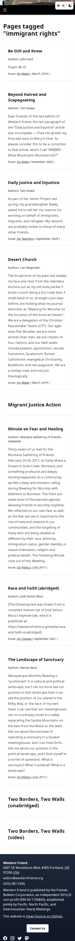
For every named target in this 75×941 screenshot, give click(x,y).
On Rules (23, 162)
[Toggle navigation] (5, 10)
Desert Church (22, 259)
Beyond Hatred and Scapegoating (27, 97)
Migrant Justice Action (34, 404)
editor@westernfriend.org (23, 878)
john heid (26, 59)
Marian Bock (28, 668)
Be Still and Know (25, 51)
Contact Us (37, 928)
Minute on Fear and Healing (35, 429)
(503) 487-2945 (14, 883)
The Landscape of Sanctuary (36, 659)
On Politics (24, 567)
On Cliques (24, 639)
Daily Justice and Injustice (33, 182)
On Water (23, 74)
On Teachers (25, 239)
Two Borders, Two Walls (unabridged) (36, 802)
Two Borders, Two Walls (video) (36, 834)
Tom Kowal (27, 108)
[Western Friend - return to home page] (37, 2)
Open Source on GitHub (44, 916)
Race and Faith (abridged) (33, 588)
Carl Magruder (30, 267)
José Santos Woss (31, 596)
